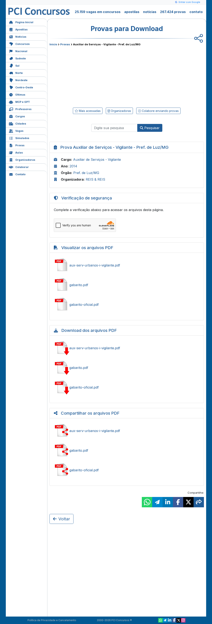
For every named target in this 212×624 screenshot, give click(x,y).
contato (196, 12)
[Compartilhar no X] (188, 502)
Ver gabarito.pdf (127, 285)
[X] (178, 620)
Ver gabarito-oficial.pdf (127, 304)
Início (53, 44)
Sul (17, 65)
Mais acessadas (89, 111)
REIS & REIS (95, 179)
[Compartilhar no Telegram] (157, 502)
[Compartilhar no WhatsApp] (147, 502)
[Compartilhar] (199, 502)
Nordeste (21, 80)
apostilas (131, 12)
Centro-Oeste (24, 87)
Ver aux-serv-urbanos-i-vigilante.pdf (127, 265)
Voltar (64, 518)
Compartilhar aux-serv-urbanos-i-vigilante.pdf (127, 430)
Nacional (21, 51)
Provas (19, 145)
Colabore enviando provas (160, 111)
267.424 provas (173, 12)
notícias (149, 12)
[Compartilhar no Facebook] (178, 502)
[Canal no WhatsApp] (160, 620)
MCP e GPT (22, 101)
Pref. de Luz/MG (86, 173)
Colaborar (22, 167)
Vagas (19, 130)
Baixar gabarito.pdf (127, 367)
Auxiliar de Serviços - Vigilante (97, 159)
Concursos (22, 44)
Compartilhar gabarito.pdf (127, 450)
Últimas (20, 94)
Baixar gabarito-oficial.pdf (127, 387)
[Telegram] (165, 620)
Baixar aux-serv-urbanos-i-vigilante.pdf (127, 348)
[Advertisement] (93, 76)
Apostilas (21, 29)
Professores (23, 109)
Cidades (20, 123)
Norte (19, 72)
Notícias (20, 36)
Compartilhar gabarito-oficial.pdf (127, 470)
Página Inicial (24, 22)
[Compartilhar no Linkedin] (168, 502)
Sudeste (20, 58)
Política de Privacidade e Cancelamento (52, 620)
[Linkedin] (169, 620)
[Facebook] (174, 620)
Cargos (20, 116)
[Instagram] (183, 620)
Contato (20, 174)
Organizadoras (25, 159)
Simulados (22, 138)
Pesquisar (151, 128)
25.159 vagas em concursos (97, 12)
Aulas (19, 152)
